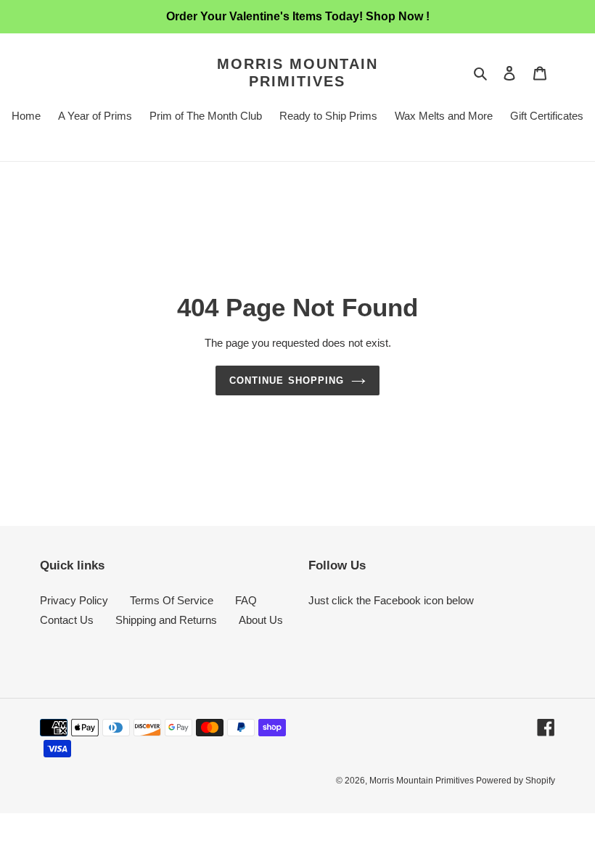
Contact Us (67, 620)
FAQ (246, 600)
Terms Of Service (171, 600)
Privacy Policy (74, 600)
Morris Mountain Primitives (297, 72)
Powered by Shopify (515, 780)
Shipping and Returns (166, 620)
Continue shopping (286, 380)
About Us (261, 620)
